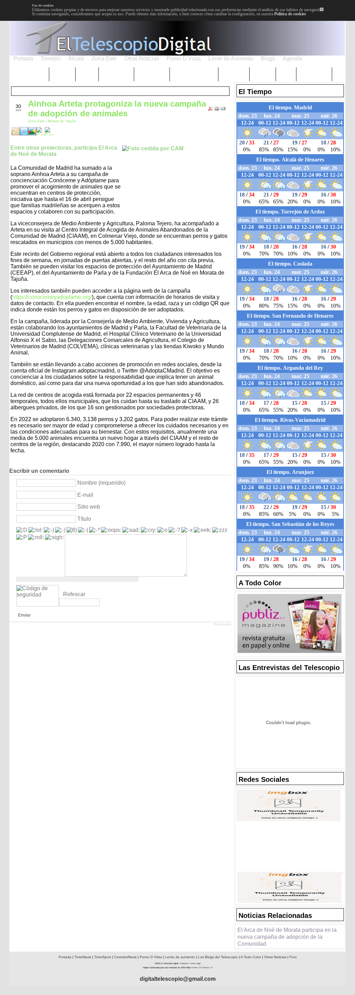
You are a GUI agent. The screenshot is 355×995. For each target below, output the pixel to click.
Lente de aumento (180, 957)
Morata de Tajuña (62, 121)
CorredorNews (125, 957)
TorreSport (102, 957)
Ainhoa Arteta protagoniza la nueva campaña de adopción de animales (117, 108)
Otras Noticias (275, 957)
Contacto (184, 963)
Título (84, 519)
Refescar (74, 594)
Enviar (24, 615)
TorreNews (83, 957)
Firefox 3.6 (196, 968)
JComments (222, 624)
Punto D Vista (151, 957)
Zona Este (37, 121)
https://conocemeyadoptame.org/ (52, 297)
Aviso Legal (195, 963)
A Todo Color (251, 957)
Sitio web (88, 507)
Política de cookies (290, 13)
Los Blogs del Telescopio (218, 957)
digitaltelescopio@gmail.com (178, 979)
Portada (65, 957)
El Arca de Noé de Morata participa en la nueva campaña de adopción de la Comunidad (287, 937)
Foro (293, 957)
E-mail (85, 495)
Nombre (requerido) (101, 483)
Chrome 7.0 (207, 968)
